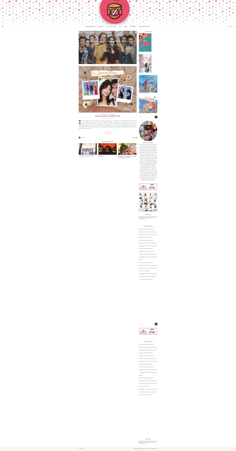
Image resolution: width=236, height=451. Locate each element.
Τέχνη (120, 26)
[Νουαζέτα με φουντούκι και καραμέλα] (118, 12)
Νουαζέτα (83, 137)
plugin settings (142, 218)
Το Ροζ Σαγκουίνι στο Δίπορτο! (107, 41)
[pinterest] (82, 448)
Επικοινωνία (144, 448)
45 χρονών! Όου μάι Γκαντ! (146, 279)
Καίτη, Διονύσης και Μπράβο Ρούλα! (107, 116)
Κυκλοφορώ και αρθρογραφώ (107, 114)
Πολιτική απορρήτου (137, 448)
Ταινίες (125, 26)
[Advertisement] (148, 301)
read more (108, 51)
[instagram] (228, 26)
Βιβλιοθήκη (133, 26)
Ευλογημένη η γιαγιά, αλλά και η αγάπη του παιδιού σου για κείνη (127, 156)
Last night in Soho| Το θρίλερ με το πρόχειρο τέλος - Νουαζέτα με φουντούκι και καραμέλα (148, 231)
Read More (108, 132)
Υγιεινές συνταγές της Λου (145, 26)
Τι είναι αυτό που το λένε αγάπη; (86, 156)
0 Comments (111, 118)
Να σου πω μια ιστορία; (111, 26)
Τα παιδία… (100, 26)
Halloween (100, 156)
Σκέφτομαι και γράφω (90, 26)
